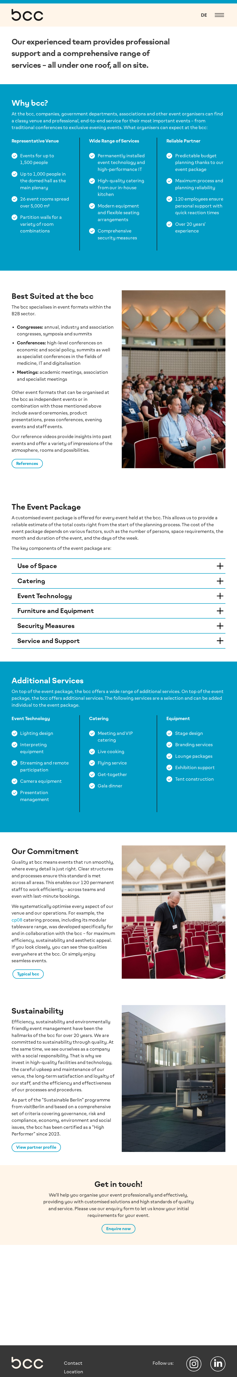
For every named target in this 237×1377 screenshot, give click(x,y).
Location (73, 1371)
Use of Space (37, 566)
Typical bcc (28, 974)
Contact (73, 1363)
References (27, 463)
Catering (31, 581)
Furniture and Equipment (55, 611)
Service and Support (48, 641)
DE (204, 15)
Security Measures (46, 626)
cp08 (17, 920)
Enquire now (118, 1228)
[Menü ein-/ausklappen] (219, 15)
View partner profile (36, 1147)
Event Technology (44, 596)
